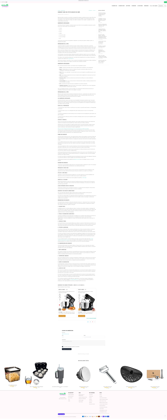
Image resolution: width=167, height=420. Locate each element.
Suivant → (94, 10)
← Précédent (90, 10)
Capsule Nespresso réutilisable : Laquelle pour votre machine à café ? (102, 30)
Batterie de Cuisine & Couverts (103, 402)
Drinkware (90, 402)
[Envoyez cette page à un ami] (95, 322)
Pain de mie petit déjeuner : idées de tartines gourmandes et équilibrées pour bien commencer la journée (102, 36)
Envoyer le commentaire (67, 349)
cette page (84, 177)
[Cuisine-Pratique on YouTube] (6, 2)
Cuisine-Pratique (62, 416)
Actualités (101, 396)
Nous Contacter (70, 397)
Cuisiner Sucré (91, 396)
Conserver (90, 399)
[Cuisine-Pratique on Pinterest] (3, 2)
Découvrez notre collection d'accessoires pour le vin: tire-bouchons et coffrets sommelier (73, 128)
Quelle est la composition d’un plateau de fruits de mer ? (101, 51)
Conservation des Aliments (103, 397)
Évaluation (63, 332)
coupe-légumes (70, 58)
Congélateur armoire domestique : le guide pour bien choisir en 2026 (102, 20)
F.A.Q (69, 399)
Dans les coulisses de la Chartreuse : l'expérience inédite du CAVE (102, 25)
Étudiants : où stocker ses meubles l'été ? (102, 46)
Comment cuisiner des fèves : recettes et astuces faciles (102, 61)
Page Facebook (81, 401)
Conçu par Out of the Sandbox (72, 416)
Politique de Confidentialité (82, 398)
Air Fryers (90, 397)
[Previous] (4, 375)
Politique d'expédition (71, 394)
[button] (115, 6)
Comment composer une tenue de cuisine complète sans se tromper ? (102, 14)
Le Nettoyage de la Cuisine (103, 411)
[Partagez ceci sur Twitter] (88, 322)
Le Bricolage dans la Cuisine (103, 410)
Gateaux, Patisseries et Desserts (104, 399)
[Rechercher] (165, 6)
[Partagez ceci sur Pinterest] (93, 322)
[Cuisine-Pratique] (5, 5)
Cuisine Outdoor (102, 408)
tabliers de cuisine (77, 159)
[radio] (62, 334)
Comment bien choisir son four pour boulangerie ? (102, 42)
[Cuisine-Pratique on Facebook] (2, 2)
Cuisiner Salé (90, 394)
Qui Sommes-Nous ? (71, 396)
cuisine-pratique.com (74, 279)
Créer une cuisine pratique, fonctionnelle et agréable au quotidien (102, 56)
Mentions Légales (81, 400)
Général (101, 394)
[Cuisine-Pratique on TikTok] (5, 2)
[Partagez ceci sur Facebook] (90, 322)
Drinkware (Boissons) (102, 405)
